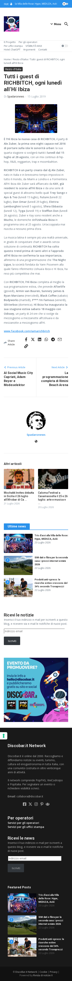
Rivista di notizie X (43, 975)
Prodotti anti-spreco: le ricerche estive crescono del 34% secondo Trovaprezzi (51, 583)
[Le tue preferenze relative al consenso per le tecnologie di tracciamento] (3, 735)
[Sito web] (36, 441)
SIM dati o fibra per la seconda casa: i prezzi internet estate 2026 (51, 561)
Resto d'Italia (20, 59)
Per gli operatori (28, 42)
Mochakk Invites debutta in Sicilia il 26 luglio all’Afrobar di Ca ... (19, 496)
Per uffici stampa (13, 45)
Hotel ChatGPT (12, 49)
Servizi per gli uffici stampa (26, 827)
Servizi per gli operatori (23, 823)
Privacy (53, 972)
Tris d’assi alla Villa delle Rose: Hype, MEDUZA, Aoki (48, 898)
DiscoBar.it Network (26, 972)
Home (7, 59)
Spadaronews (15, 96)
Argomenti (29, 49)
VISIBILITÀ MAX (34, 45)
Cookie (43, 972)
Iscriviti (12, 641)
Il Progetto (10, 42)
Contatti (42, 49)
